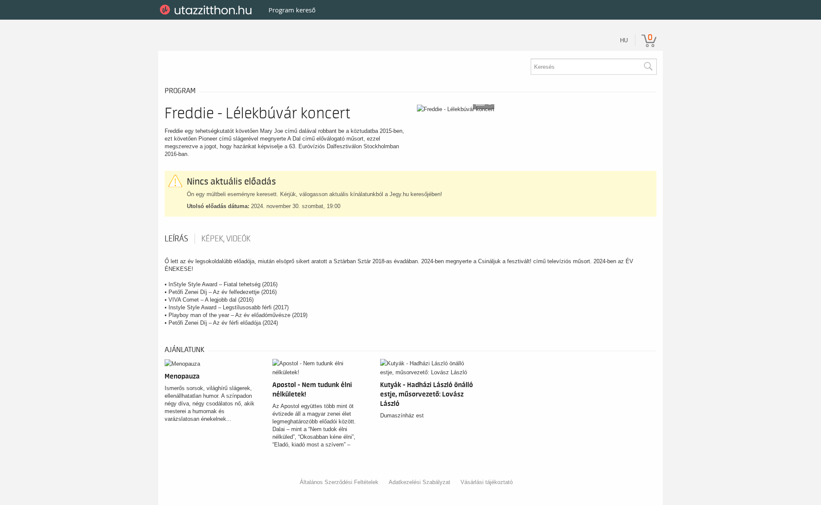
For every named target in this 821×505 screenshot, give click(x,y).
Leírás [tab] (176, 239)
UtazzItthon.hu (207, 10)
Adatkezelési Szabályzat (419, 482)
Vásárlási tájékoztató (487, 482)
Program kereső (292, 10)
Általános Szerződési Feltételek (339, 482)
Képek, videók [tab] (226, 239)
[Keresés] (648, 67)
